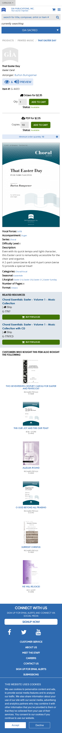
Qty (16, 101)
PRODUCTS (8, 40)
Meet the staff (31, 652)
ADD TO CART (39, 101)
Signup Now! (31, 621)
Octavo (14, 287)
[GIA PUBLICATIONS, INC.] (3, 9)
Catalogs (7, 3)
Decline (40, 725)
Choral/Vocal (21, 271)
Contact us (31, 663)
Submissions (31, 674)
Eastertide (18, 275)
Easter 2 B (28, 279)
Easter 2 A (18, 279)
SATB (19, 231)
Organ (24, 235)
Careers (31, 658)
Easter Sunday (50, 279)
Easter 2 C (38, 279)
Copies (16, 124)
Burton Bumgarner (26, 75)
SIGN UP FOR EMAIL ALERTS (31, 669)
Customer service (31, 641)
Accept (15, 725)
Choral (13, 239)
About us (31, 647)
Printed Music (26, 40)
